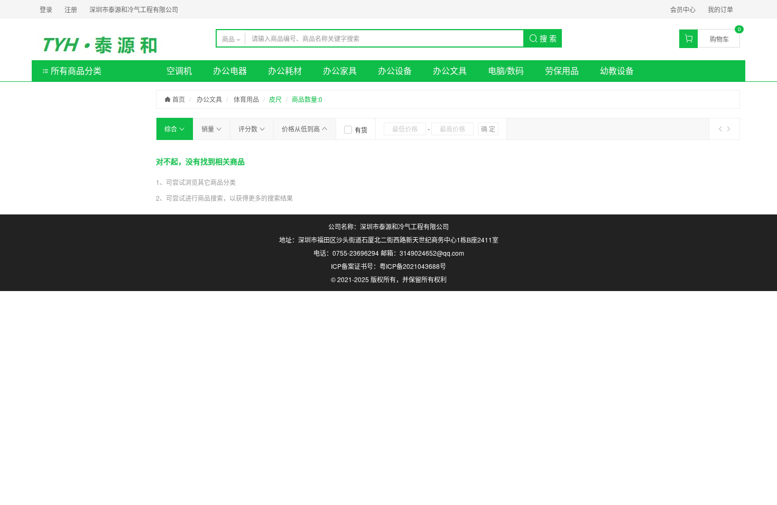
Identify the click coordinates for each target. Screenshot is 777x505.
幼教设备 (617, 70)
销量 (208, 128)
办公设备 (395, 70)
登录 (46, 9)
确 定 (488, 128)
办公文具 (450, 70)
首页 (178, 99)
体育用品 (246, 99)
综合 (171, 128)
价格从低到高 (301, 128)
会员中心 (683, 9)
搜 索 (547, 38)
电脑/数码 (506, 70)
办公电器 (230, 70)
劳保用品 (562, 70)
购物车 (719, 38)
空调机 (179, 70)
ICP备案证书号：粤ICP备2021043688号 (388, 265)
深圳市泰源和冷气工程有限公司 (133, 9)
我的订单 (720, 9)
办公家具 (340, 70)
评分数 (248, 128)
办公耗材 (285, 70)
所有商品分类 (75, 70)
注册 (70, 9)
